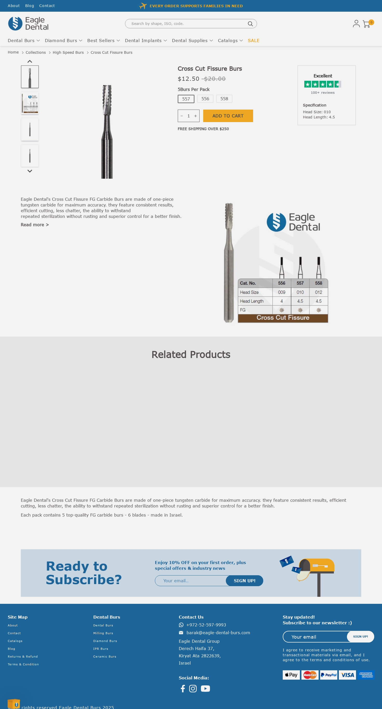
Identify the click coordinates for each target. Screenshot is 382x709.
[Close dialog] (311, 297)
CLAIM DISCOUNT (128, 377)
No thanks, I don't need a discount (128, 394)
